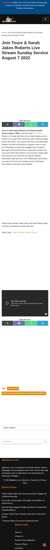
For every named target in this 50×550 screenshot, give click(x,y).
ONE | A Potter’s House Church (25, 232)
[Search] (45, 441)
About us (18, 532)
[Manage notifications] (44, 545)
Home (4, 32)
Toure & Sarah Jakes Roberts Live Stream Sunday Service (24, 393)
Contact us (19, 536)
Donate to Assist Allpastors (25, 540)
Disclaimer (19, 548)
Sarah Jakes (37, 133)
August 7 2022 (13, 388)
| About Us (25, 480)
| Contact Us (34, 480)
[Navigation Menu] (45, 19)
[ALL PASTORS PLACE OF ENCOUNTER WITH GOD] (9, 19)
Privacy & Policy (21, 544)
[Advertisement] (25, 92)
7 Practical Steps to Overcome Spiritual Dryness (20, 521)
